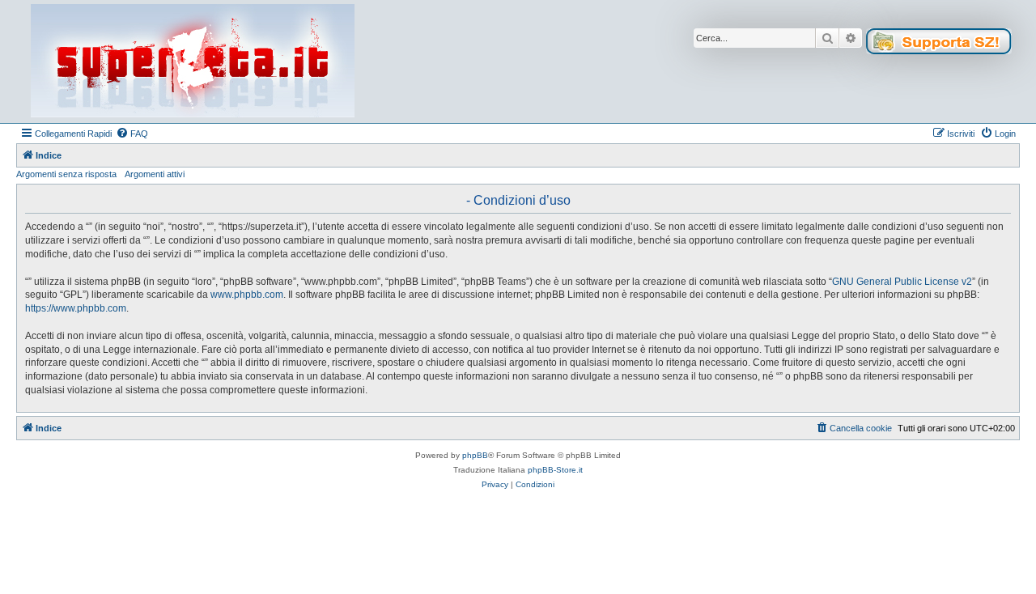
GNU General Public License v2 (902, 281)
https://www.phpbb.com (75, 308)
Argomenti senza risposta (66, 174)
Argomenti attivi (155, 174)
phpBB (475, 455)
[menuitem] (132, 133)
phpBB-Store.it (555, 469)
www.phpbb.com (246, 294)
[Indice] (192, 61)
